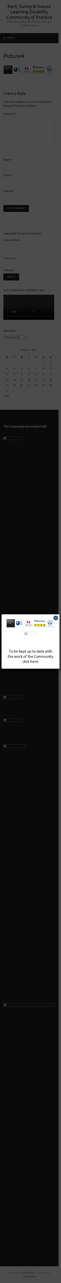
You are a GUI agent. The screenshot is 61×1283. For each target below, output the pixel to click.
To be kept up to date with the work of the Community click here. (30, 656)
